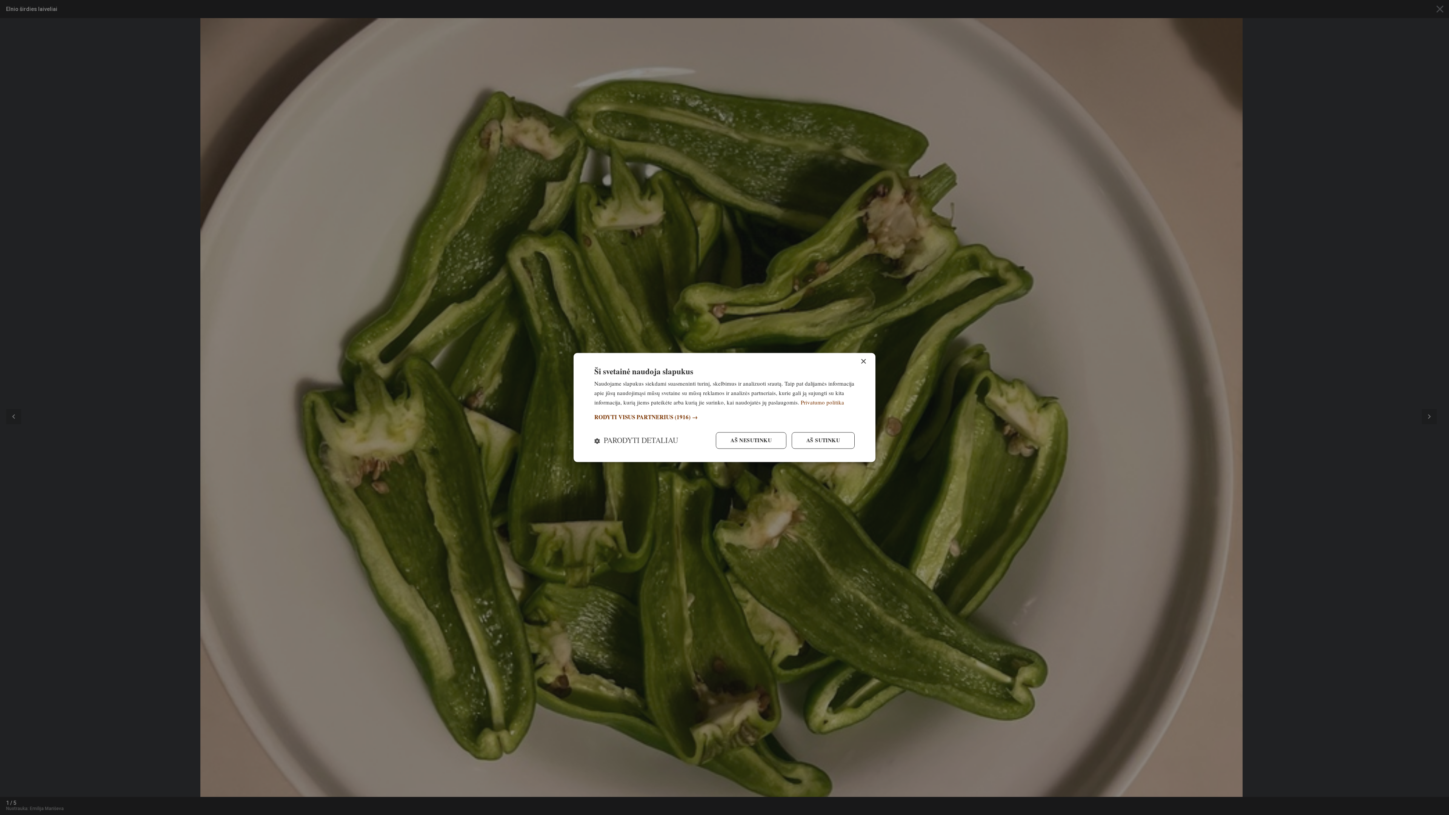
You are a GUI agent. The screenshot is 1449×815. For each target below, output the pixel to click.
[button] (724, 417)
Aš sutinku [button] (823, 440)
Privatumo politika (822, 402)
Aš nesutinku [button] (751, 440)
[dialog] (724, 407)
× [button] (863, 361)
